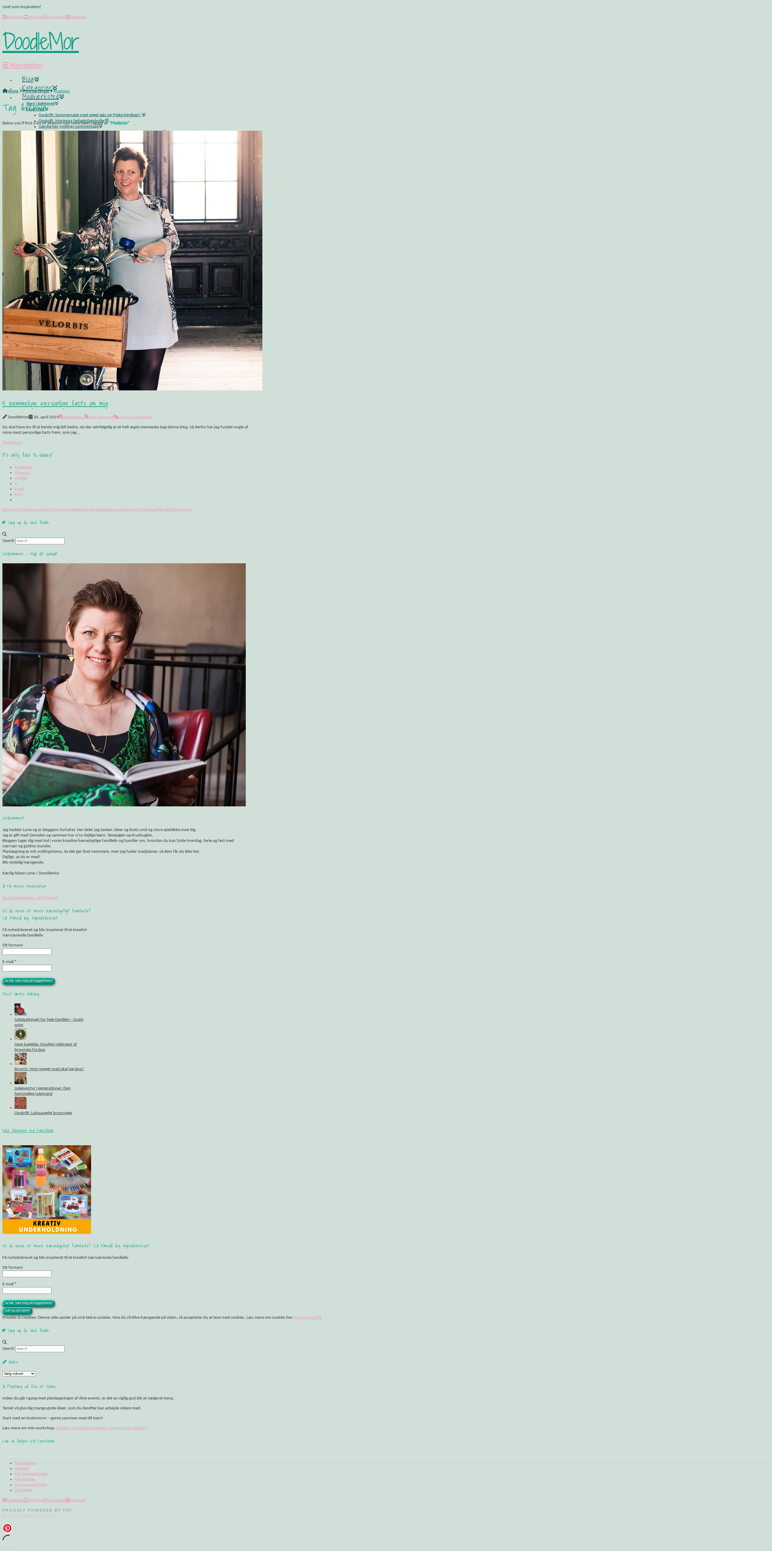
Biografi (9, 510)
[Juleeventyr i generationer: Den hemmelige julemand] (20, 1083)
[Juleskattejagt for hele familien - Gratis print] (20, 1014)
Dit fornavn (12, 945)
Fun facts (49, 510)
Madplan (128, 510)
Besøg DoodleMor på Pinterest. (30, 898)
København (109, 510)
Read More (12, 442)
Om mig (143, 510)
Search (8, 541)
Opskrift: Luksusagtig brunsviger (43, 1113)
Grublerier (23, 1490)
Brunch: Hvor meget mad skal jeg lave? (49, 1069)
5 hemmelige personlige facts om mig (55, 403)
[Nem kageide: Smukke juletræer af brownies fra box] (20, 1039)
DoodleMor (40, 41)
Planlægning (25, 1463)
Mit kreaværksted (30, 1485)
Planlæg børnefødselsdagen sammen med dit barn (101, 1428)
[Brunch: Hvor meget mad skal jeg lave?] (20, 1064)
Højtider (21, 1468)
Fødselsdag (24, 1479)
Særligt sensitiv (163, 510)
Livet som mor (100, 417)
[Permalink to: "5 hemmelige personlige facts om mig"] (132, 389)
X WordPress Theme (30, 1516)
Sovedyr (184, 510)
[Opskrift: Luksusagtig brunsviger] (20, 1107)
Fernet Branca (28, 510)
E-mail (9, 962)
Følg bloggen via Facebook (28, 1130)
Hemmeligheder (72, 510)
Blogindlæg (72, 417)
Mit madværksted (30, 1474)
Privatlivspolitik (308, 1317)
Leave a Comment (135, 417)
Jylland (93, 510)
